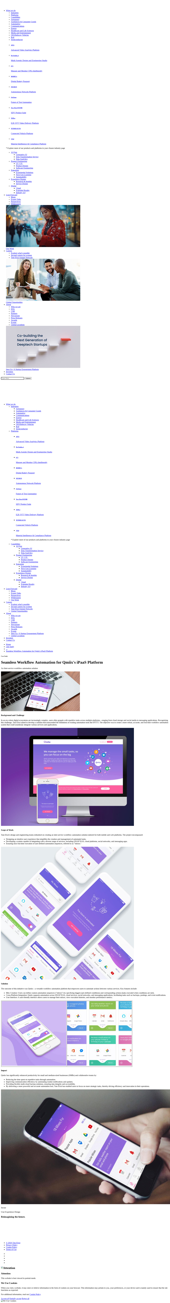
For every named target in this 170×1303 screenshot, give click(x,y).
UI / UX (19, 163)
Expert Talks (16, 199)
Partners (14, 313)
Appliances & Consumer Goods (23, 22)
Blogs (13, 197)
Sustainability (21, 177)
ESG (13, 309)
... (6, 649)
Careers (9, 251)
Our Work (10, 249)
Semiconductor (17, 40)
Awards (14, 320)
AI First (14, 152)
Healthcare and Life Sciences (22, 31)
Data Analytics (22, 159)
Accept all (5, 1299)
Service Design (22, 184)
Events (13, 322)
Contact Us (10, 374)
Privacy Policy (11, 1245)
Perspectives (16, 202)
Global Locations (18, 325)
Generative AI (21, 155)
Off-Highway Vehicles (20, 35)
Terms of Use (11, 1249)
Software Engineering (24, 168)
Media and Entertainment (21, 33)
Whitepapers (16, 204)
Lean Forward (11, 195)
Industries (15, 13)
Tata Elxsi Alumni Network (22, 257)
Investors (9, 372)
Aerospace (15, 19)
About (8, 304)
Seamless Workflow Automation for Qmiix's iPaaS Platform (29, 651)
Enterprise (15, 170)
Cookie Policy (11, 1247)
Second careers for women (21, 255)
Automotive (15, 24)
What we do (11, 10)
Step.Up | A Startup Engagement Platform (22, 369)
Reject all (25, 1299)
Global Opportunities (14, 302)
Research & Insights (24, 181)
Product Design (22, 166)
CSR (13, 311)
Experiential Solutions (24, 172)
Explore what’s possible (20, 253)
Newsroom (15, 316)
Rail (12, 37)
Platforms (14, 15)
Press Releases (16, 318)
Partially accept (15, 1299)
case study (10, 647)
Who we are (16, 307)
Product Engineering (19, 161)
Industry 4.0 (20, 193)
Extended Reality (22, 190)
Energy (14, 28)
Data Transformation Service (27, 157)
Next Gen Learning (23, 175)
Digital (13, 186)
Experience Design (18, 179)
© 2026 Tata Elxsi (13, 1243)
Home (8, 644)
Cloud (18, 188)
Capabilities (15, 17)
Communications (17, 26)
